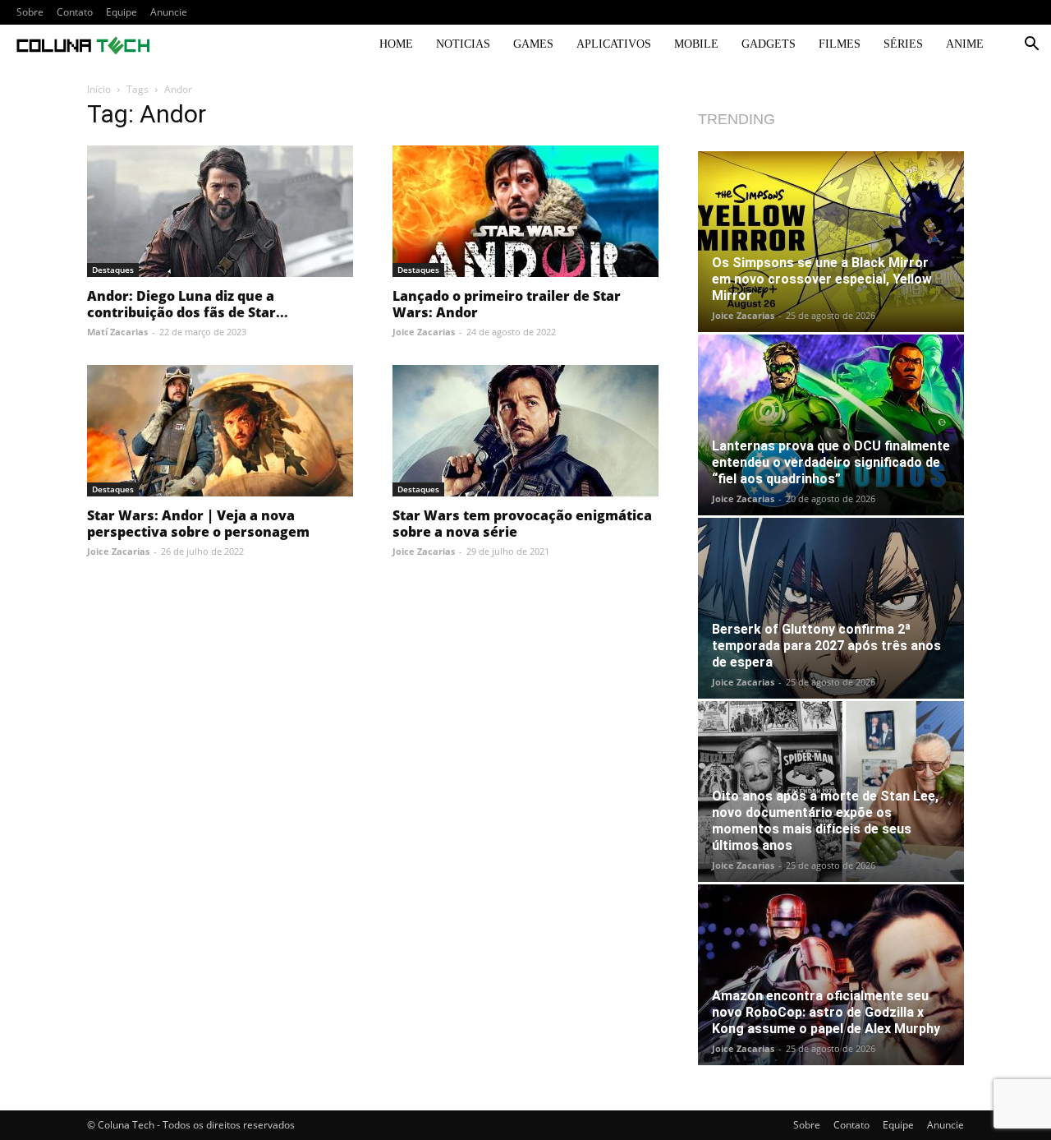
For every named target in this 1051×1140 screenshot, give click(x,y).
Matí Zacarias (117, 331)
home (396, 44)
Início (99, 89)
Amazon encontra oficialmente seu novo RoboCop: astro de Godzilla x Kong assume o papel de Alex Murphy (826, 1012)
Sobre (30, 12)
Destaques (113, 269)
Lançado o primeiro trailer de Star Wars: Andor (506, 304)
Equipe (121, 12)
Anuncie (168, 12)
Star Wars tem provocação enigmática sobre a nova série (522, 523)
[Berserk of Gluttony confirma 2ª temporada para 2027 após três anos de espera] (831, 608)
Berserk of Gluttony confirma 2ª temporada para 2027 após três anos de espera (826, 645)
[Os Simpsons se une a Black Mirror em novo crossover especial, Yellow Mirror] (831, 241)
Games (533, 44)
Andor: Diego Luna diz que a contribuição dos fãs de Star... (187, 304)
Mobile (696, 44)
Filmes (840, 44)
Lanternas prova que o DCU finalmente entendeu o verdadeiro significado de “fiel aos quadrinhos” (831, 462)
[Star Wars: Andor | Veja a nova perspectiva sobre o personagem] (220, 430)
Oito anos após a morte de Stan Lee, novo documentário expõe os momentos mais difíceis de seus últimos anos (825, 820)
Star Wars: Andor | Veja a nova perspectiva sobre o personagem (198, 523)
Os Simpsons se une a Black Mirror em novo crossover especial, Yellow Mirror (822, 279)
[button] (1031, 45)
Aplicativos (613, 44)
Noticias (463, 44)
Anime (965, 44)
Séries (903, 44)
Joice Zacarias (423, 331)
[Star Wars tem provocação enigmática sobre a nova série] (525, 430)
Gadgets (768, 44)
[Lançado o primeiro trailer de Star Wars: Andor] (525, 211)
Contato (75, 12)
